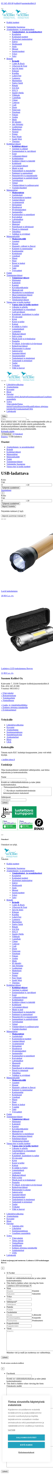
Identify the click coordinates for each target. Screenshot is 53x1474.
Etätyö (15, 41)
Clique (15, 100)
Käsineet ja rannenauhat (22, 248)
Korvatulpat (17, 217)
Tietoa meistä (17, 1240)
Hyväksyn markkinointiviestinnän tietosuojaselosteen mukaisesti (19, 791)
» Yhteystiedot (7, 693)
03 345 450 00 (7, 3)
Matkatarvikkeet (19, 334)
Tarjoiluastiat (17, 180)
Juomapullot (17, 212)
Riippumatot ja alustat (21, 348)
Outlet (9, 273)
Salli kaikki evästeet (26, 1438)
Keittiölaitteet (17, 158)
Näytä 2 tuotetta (8, 506)
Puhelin (10, 1307)
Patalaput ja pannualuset (22, 173)
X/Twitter (11, 1273)
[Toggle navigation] (2, 380)
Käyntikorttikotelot (20, 287)
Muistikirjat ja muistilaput (23, 292)
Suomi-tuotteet (18, 51)
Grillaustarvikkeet (19, 156)
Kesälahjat (16, 34)
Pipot (14, 261)
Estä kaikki (26, 1445)
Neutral (15, 132)
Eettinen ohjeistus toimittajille (24, 1248)
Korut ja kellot (18, 321)
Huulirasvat (17, 207)
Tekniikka (16, 231)
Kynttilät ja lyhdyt (19, 326)
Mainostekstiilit (13, 236)
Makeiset (16, 224)
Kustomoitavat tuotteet (21, 197)
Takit (14, 268)
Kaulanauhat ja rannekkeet (23, 214)
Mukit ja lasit (17, 168)
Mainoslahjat (12, 190)
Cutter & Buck (18, 63)
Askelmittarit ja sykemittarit (23, 309)
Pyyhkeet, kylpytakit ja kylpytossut (27, 343)
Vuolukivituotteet (19, 188)
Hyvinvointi (17, 317)
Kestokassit (17, 253)
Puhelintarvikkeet (19, 297)
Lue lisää (11, 1430)
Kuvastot (10, 389)
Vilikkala (16, 95)
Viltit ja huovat (18, 368)
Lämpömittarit (18, 329)
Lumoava (16, 78)
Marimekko (17, 80)
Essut (14, 153)
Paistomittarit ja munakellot (23, 171)
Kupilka (15, 73)
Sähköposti (6, 797)
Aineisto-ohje (12, 397)
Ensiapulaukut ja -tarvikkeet (24, 151)
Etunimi (35, 1291)
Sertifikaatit (28, 406)
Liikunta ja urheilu (20, 307)
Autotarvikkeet (18, 200)
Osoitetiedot (12, 1312)
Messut (15, 49)
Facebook (11, 1373)
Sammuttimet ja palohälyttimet (25, 178)
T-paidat (15, 265)
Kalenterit (16, 283)
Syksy (14, 54)
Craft (14, 105)
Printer (15, 134)
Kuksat (15, 324)
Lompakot (16, 331)
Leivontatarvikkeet (20, 166)
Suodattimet (6, 490)
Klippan (15, 71)
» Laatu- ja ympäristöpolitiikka (14, 705)
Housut (15, 244)
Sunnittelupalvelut (14, 734)
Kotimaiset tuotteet (20, 37)
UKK (30, 409)
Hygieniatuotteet (19, 209)
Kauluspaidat (17, 251)
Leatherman (17, 127)
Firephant (16, 112)
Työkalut (16, 365)
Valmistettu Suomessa (16, 27)
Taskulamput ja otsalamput (23, 358)
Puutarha (16, 341)
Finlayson (16, 110)
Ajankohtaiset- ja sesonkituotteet (20, 29)
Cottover (15, 102)
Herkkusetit (17, 44)
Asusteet (15, 241)
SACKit (15, 88)
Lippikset (16, 256)
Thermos (16, 141)
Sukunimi (36, 1294)
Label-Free (16, 76)
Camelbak (16, 97)
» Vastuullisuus (7, 700)
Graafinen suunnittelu (21, 1233)
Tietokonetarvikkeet (20, 300)
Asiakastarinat (22, 409)
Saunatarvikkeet (19, 353)
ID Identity (16, 122)
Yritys (9, 401)
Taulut (14, 363)
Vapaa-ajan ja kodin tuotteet (18, 302)
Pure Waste (17, 136)
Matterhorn (16, 129)
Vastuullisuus (17, 406)
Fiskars (15, 114)
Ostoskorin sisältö (14, 1386)
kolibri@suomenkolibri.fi (25, 3)
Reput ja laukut (18, 263)
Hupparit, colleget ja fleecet (23, 246)
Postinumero (37, 1320)
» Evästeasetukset (8, 710)
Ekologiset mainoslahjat (22, 39)
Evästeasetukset (26, 1452)
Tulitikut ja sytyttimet (21, 234)
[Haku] (28, 419)
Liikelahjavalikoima (15, 384)
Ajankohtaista (12, 387)
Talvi (14, 56)
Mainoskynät (17, 290)
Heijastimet (17, 205)
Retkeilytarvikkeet (20, 346)
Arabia (15, 117)
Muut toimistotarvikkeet (22, 295)
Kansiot (15, 285)
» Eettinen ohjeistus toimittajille (14, 707)
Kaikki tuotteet (13, 22)
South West (17, 139)
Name (3, 777)
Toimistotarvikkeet (14, 275)
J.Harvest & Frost (19, 66)
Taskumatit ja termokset (22, 360)
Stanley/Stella (18, 93)
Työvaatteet (17, 270)
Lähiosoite (36, 1315)
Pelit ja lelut (17, 336)
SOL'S (15, 90)
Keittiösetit (16, 163)
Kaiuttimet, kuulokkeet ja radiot (25, 314)
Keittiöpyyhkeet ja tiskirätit (23, 161)
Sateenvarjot (17, 351)
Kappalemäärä (13, 1323)
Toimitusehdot (9, 698)
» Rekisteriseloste (8, 695)
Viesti (9, 1328)
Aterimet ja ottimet (20, 149)
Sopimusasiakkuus (35, 397)
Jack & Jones (17, 68)
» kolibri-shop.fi (8, 759)
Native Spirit (17, 83)
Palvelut (10, 394)
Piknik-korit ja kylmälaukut (23, 339)
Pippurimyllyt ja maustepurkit (24, 175)
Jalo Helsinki (17, 124)
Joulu (14, 46)
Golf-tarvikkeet (18, 312)
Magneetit (16, 222)
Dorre (14, 107)
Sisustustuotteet (18, 356)
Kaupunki (36, 1318)
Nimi (9, 1288)
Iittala (14, 119)
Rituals (15, 85)
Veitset (15, 183)
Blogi (9, 392)
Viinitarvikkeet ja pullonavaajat (25, 185)
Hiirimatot (16, 280)
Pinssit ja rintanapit (20, 229)
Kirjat (14, 319)
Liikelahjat (22, 397)
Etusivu (4, 436)
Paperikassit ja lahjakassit (23, 227)
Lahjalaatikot (17, 219)
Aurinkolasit (17, 195)
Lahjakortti (11, 411)
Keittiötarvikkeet (14, 144)
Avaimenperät (18, 202)
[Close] (2, 834)
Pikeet (14, 258)
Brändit (10, 58)
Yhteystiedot (12, 404)
